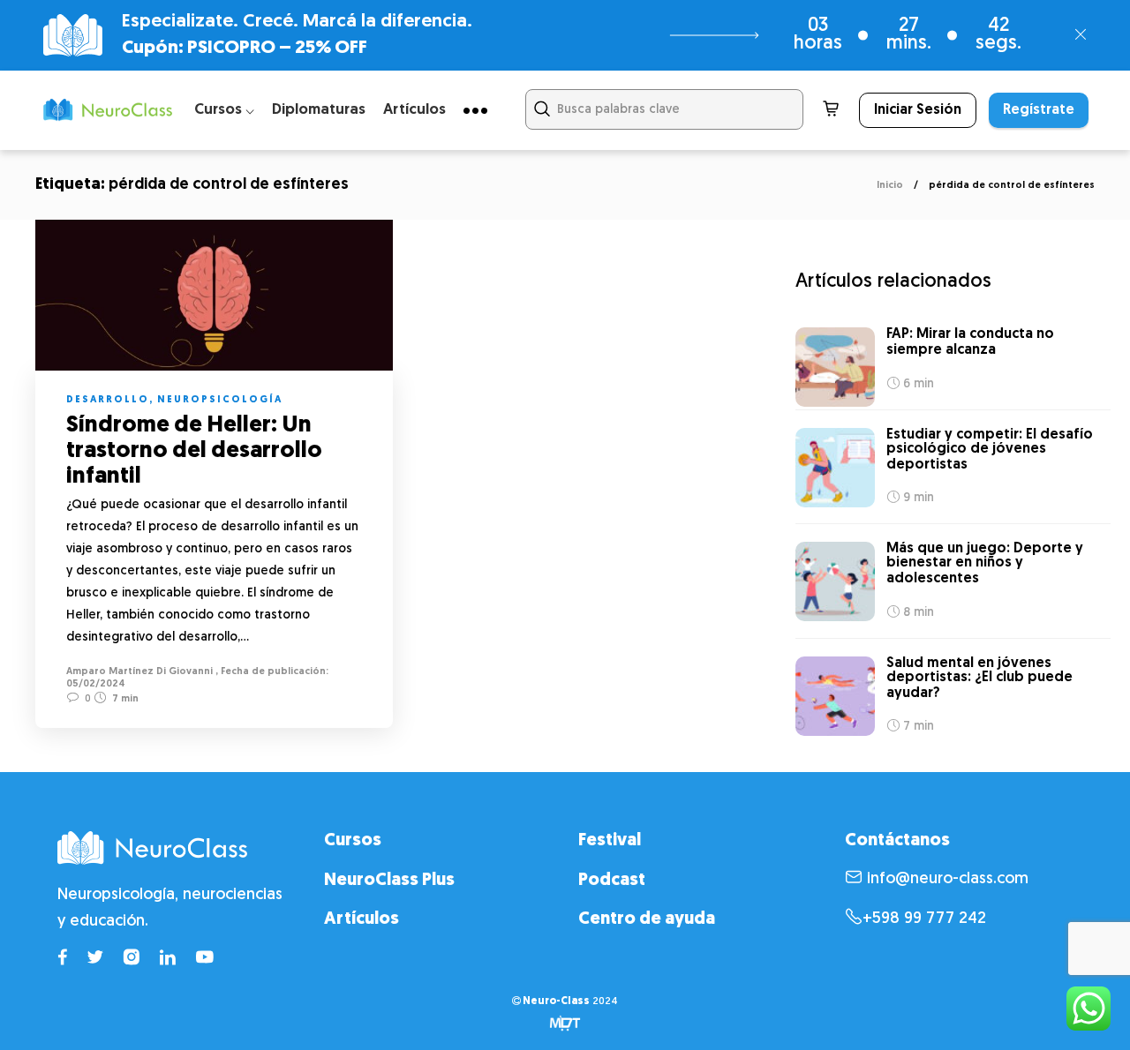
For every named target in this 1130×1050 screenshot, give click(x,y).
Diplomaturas (318, 109)
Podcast (611, 880)
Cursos (352, 841)
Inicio (890, 186)
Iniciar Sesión (917, 110)
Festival (609, 841)
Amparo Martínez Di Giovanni (139, 672)
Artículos (414, 109)
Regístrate (1038, 110)
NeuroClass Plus (389, 880)
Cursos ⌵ (224, 109)
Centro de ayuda (646, 919)
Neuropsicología (219, 400)
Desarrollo (107, 400)
